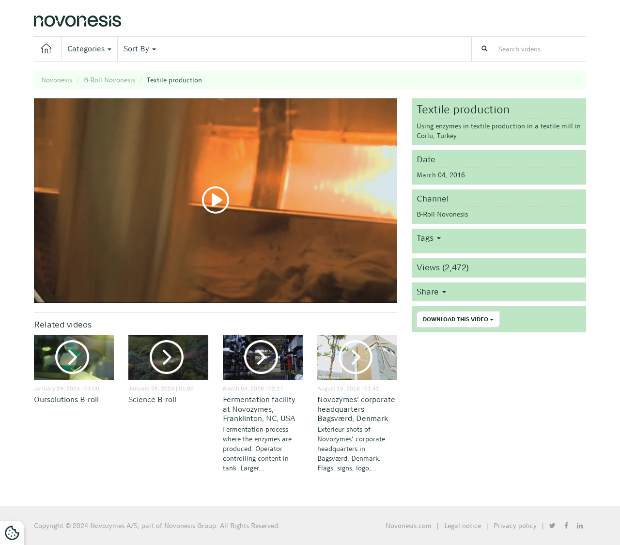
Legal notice (462, 525)
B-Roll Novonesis (109, 80)
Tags (426, 238)
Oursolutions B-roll (66, 399)
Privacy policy (515, 525)
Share (429, 291)
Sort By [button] (137, 48)
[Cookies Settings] (12, 533)
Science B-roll (152, 399)
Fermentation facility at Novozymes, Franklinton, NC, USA (259, 409)
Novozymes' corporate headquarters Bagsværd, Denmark (356, 409)
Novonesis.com (409, 525)
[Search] (484, 49)
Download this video (456, 319)
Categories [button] (87, 48)
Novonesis (56, 80)
